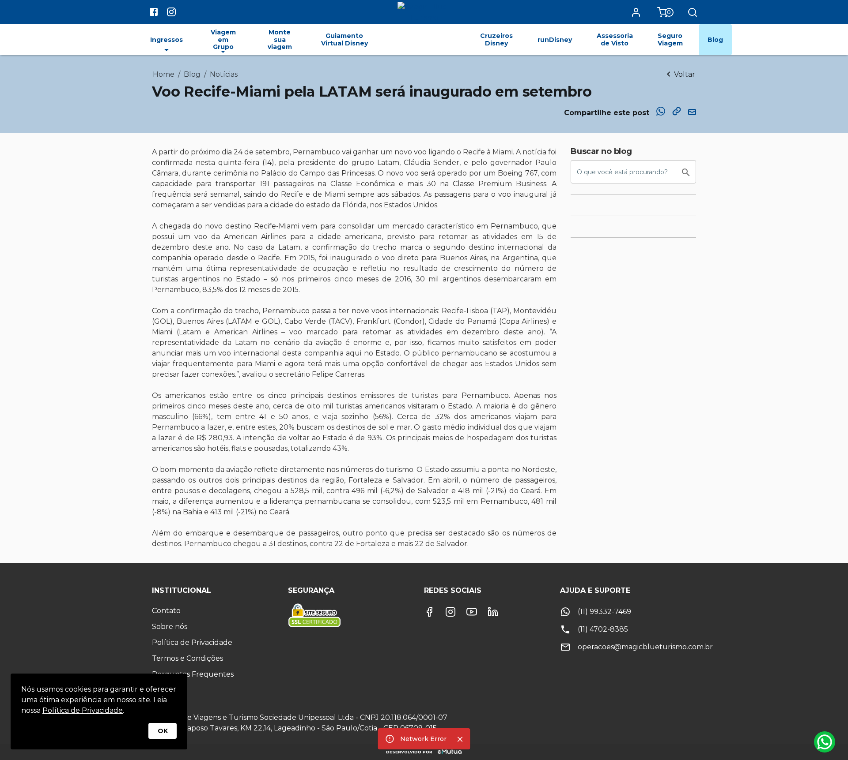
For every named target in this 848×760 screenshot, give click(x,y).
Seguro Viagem (670, 39)
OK (163, 731)
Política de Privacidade (82, 710)
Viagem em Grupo (223, 39)
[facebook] (153, 13)
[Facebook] (429, 612)
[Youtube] (472, 612)
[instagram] (171, 13)
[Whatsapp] (824, 742)
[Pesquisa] (692, 12)
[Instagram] (450, 612)
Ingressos (166, 40)
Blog (715, 40)
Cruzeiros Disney (496, 39)
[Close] (460, 739)
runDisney (555, 40)
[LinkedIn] (493, 612)
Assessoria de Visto (615, 39)
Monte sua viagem (280, 39)
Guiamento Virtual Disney (344, 39)
